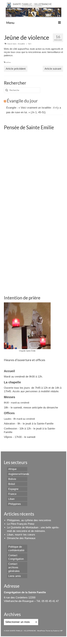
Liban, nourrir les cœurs (21, 534)
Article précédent (16, 68)
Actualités (21, 44)
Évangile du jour (22, 100)
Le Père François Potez (20, 523)
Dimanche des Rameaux (21, 538)
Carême (8, 62)
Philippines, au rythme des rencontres (29, 520)
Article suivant (53, 68)
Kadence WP (58, 631)
